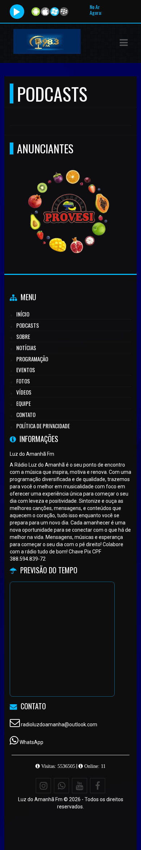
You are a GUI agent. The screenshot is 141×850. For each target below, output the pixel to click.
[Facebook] (97, 785)
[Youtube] (79, 785)
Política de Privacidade (43, 426)
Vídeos (23, 392)
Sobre (23, 336)
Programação (32, 359)
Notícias (26, 348)
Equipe (23, 403)
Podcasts (27, 325)
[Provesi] (68, 199)
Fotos (23, 381)
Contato (25, 414)
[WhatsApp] (61, 785)
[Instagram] (43, 785)
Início (22, 314)
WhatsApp (31, 742)
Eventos (25, 370)
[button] (123, 42)
